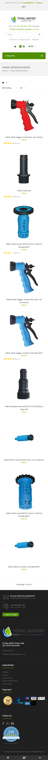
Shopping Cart (24, 40)
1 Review (17, 253)
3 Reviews (17, 196)
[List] (7, 82)
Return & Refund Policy (10, 681)
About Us (5, 675)
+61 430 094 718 (23, 26)
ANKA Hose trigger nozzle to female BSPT (24, 353)
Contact (5, 672)
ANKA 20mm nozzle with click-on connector (24, 460)
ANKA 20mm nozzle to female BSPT (24, 566)
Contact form (11, 615)
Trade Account (7, 678)
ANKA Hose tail (24, 190)
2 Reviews (17, 143)
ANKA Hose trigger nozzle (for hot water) (24, 137)
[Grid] (3, 82)
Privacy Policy (7, 684)
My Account (13, 40)
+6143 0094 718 (7, 651)
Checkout (35, 40)
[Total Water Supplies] (24, 22)
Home (5, 70)
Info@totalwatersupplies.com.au (22, 598)
